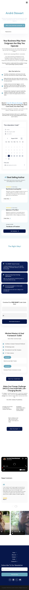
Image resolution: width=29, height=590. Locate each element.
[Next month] (21, 138)
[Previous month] (7, 138)
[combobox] (15, 165)
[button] (27, 2)
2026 (16, 138)
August (13, 138)
